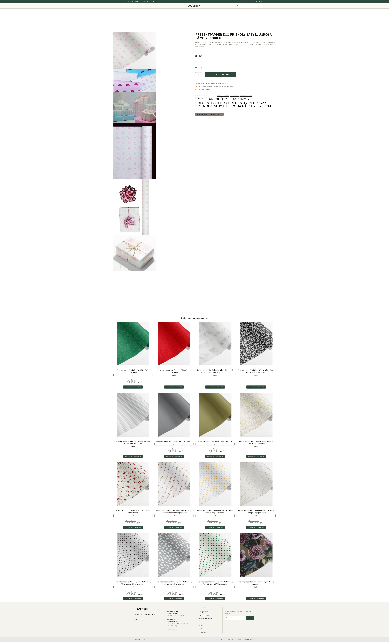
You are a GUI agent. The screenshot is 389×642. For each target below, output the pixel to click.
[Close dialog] (213, 308)
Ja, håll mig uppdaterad (194, 328)
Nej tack (194, 332)
